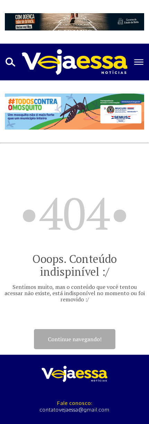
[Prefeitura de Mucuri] (74, 112)
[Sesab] (74, 21)
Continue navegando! (75, 339)
